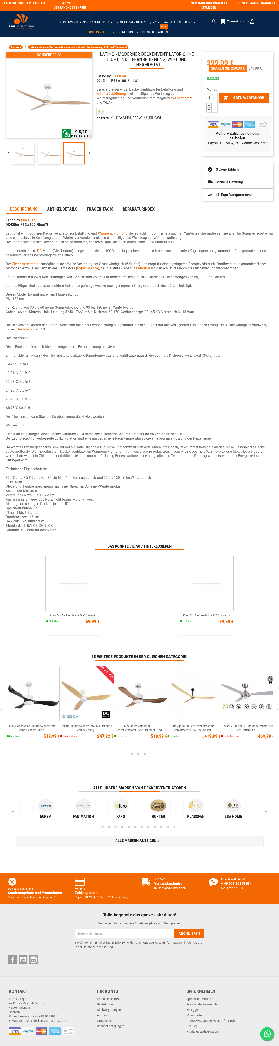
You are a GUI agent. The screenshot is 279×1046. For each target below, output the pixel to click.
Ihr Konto (107, 991)
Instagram (33, 959)
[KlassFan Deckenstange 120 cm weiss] (206, 583)
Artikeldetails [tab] (62, 209)
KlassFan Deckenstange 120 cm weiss (206, 615)
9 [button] (155, 827)
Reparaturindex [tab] (139, 209)
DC (39, 251)
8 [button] (148, 827)
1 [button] (132, 754)
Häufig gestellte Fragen (202, 1031)
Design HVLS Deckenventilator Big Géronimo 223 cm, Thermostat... (193, 728)
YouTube (23, 959)
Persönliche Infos (108, 999)
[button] (101, 32)
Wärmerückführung (111, 94)
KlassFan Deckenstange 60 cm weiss (72, 615)
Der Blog (192, 1026)
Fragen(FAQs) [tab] (100, 209)
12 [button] (174, 827)
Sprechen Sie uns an (199, 999)
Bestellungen (105, 1004)
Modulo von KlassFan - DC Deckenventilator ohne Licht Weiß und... (140, 728)
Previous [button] (2, 708)
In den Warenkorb (243, 97)
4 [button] (122, 827)
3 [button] (145, 754)
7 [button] (142, 827)
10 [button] (161, 827)
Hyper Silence (87, 268)
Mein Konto (194, 1015)
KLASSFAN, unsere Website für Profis (211, 1020)
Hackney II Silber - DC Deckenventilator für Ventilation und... (247, 728)
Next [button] (276, 708)
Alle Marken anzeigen (138, 841)
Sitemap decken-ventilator (203, 1004)
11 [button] (168, 827)
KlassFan (119, 76)
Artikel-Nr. (103, 118)
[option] (32, 709)
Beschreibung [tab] (24, 209)
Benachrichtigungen (110, 1026)
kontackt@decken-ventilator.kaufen (43, 1020)
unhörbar (143, 268)
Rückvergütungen (109, 1010)
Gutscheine (104, 1020)
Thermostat (183, 98)
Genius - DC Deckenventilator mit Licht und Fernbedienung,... (86, 728)
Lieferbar (213, 78)
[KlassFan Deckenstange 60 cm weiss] (72, 583)
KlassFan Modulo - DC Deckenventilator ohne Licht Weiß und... (32, 728)
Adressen (103, 1015)
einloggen (192, 1010)
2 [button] (138, 754)
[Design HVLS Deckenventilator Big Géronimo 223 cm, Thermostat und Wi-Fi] (194, 694)
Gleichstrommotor (25, 264)
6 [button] (135, 827)
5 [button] (129, 827)
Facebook (12, 959)
